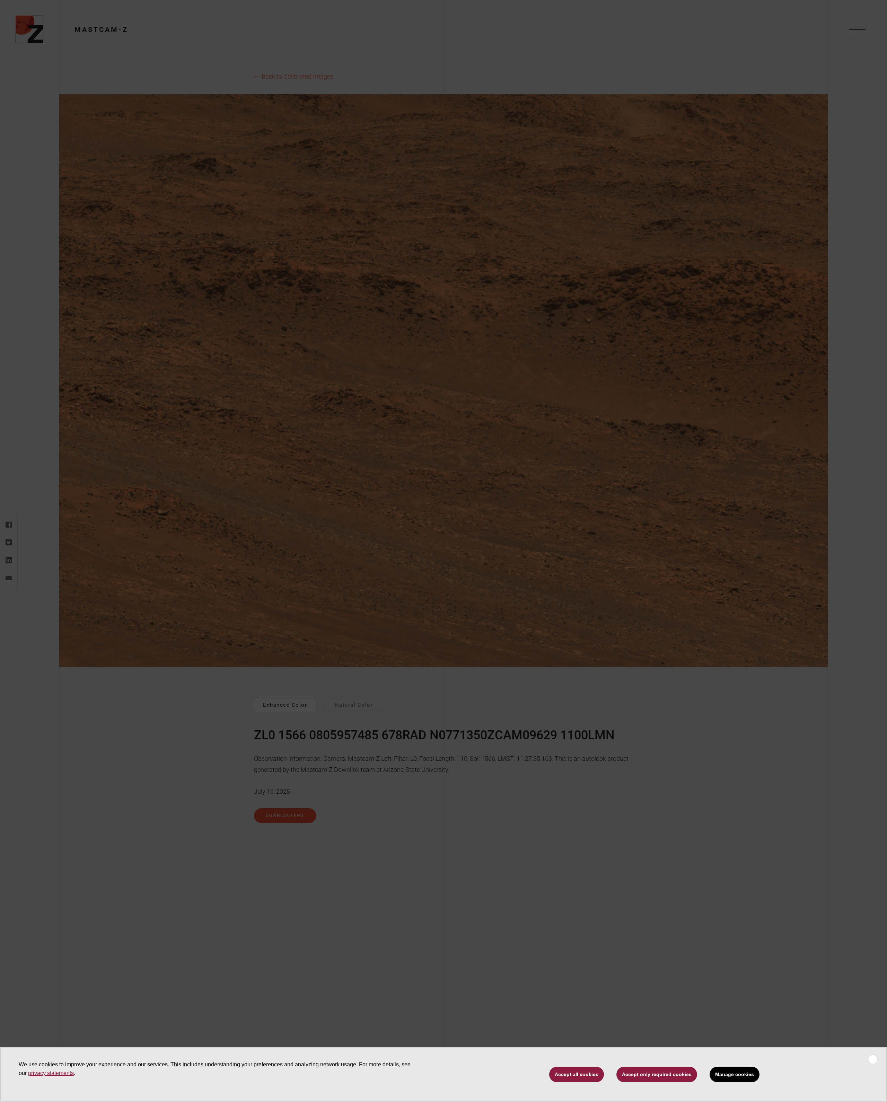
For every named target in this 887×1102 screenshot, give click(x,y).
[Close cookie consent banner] (873, 1059)
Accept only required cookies (657, 1074)
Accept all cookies (576, 1074)
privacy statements (51, 1073)
